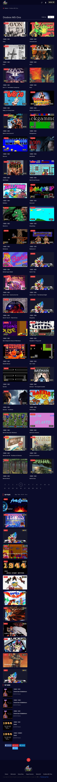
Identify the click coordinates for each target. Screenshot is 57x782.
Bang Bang (32, 226)
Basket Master (6, 363)
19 (32, 488)
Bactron (5, 156)
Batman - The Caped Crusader (37, 386)
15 (16, 488)
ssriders (7, 540)
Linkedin (23, 745)
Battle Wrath (6, 478)
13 (8, 488)
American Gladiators (20, 691)
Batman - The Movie (8, 409)
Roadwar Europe (9, 664)
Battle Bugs (33, 409)
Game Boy (21, 774)
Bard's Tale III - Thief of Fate (10, 317)
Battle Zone (33, 478)
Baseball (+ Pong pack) (35, 340)
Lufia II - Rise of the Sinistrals (13, 633)
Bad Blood (32, 156)
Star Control (8, 509)
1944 (6, 571)
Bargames (32, 317)
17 (24, 488)
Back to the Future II (35, 110)
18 (28, 488)
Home (6, 8)
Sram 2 (6, 680)
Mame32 (38, 774)
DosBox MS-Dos (47, 774)
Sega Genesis (30, 774)
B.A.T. (31, 64)
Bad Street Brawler (35, 180)
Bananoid (32, 203)
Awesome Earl (33, 41)
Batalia (5, 386)
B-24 (4, 64)
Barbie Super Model (8, 271)
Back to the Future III (8, 133)
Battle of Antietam (34, 455)
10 (44, 484)
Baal (31, 87)
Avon (4, 41)
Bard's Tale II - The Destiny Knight (38, 294)
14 (12, 488)
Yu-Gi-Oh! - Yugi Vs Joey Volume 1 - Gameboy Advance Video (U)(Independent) (14, 647)
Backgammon (33, 133)
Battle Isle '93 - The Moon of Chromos (12, 455)
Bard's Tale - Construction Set (10, 294)
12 (4, 488)
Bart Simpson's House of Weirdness (12, 340)
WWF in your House (10, 587)
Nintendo (13, 774)
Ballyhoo (5, 203)
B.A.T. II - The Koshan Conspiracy (11, 87)
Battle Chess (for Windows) (10, 432)
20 (36, 488)
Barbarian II (33, 249)
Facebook (8, 745)
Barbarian (5, 249)
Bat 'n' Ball (32, 363)
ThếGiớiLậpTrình (44, 777)
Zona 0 (6, 618)
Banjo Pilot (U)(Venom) (11, 602)
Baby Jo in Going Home (8, 110)
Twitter (16, 748)
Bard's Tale (32, 271)
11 (49, 484)
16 (20, 488)
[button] (51, 2)
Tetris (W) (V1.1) (10, 524)
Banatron (5, 226)
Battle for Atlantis (34, 432)
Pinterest (16, 745)
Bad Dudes (5, 180)
